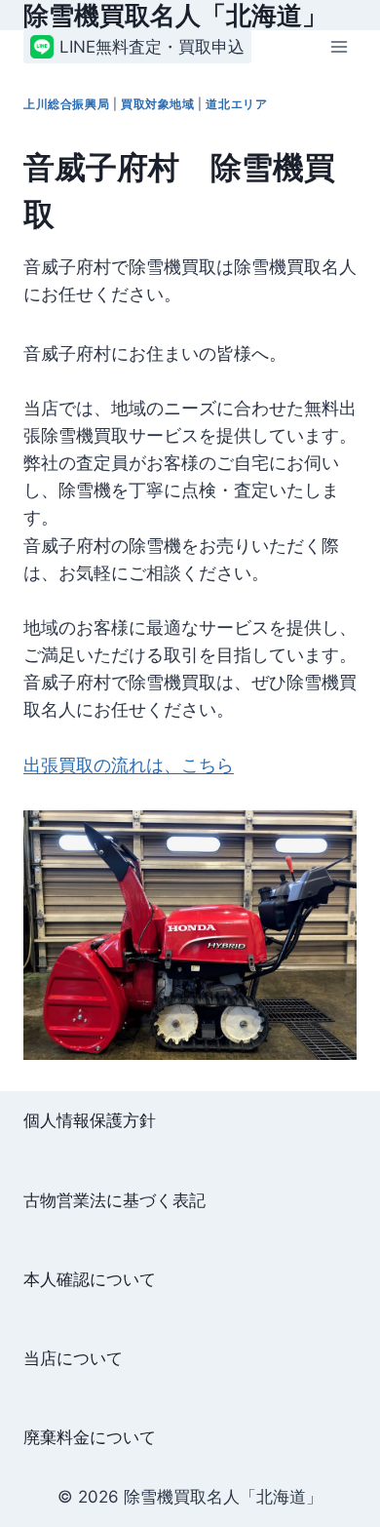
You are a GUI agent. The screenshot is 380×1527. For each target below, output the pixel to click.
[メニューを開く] (339, 47)
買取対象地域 (158, 104)
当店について (73, 1358)
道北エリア (236, 104)
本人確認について (89, 1279)
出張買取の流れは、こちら (128, 765)
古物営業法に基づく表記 (114, 1200)
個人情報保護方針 (89, 1120)
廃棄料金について (89, 1437)
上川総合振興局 (66, 104)
